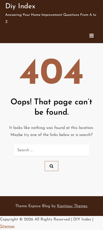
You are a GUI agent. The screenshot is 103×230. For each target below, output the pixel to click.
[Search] (51, 166)
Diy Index (20, 6)
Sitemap (7, 226)
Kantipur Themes (72, 206)
